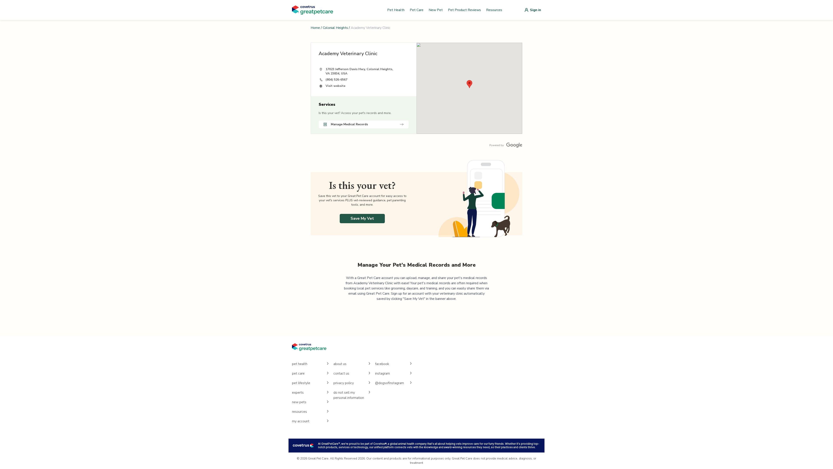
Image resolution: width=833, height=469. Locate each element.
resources (299, 411)
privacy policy (343, 383)
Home (315, 27)
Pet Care (416, 10)
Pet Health (396, 10)
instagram (382, 373)
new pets (299, 402)
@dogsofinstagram (389, 383)
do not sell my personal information (348, 395)
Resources (494, 10)
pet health (299, 364)
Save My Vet (362, 218)
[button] (469, 84)
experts (298, 392)
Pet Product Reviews (464, 10)
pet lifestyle (301, 383)
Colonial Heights (335, 27)
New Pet (436, 10)
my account (300, 421)
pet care (298, 373)
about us (339, 364)
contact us (341, 373)
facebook (382, 364)
